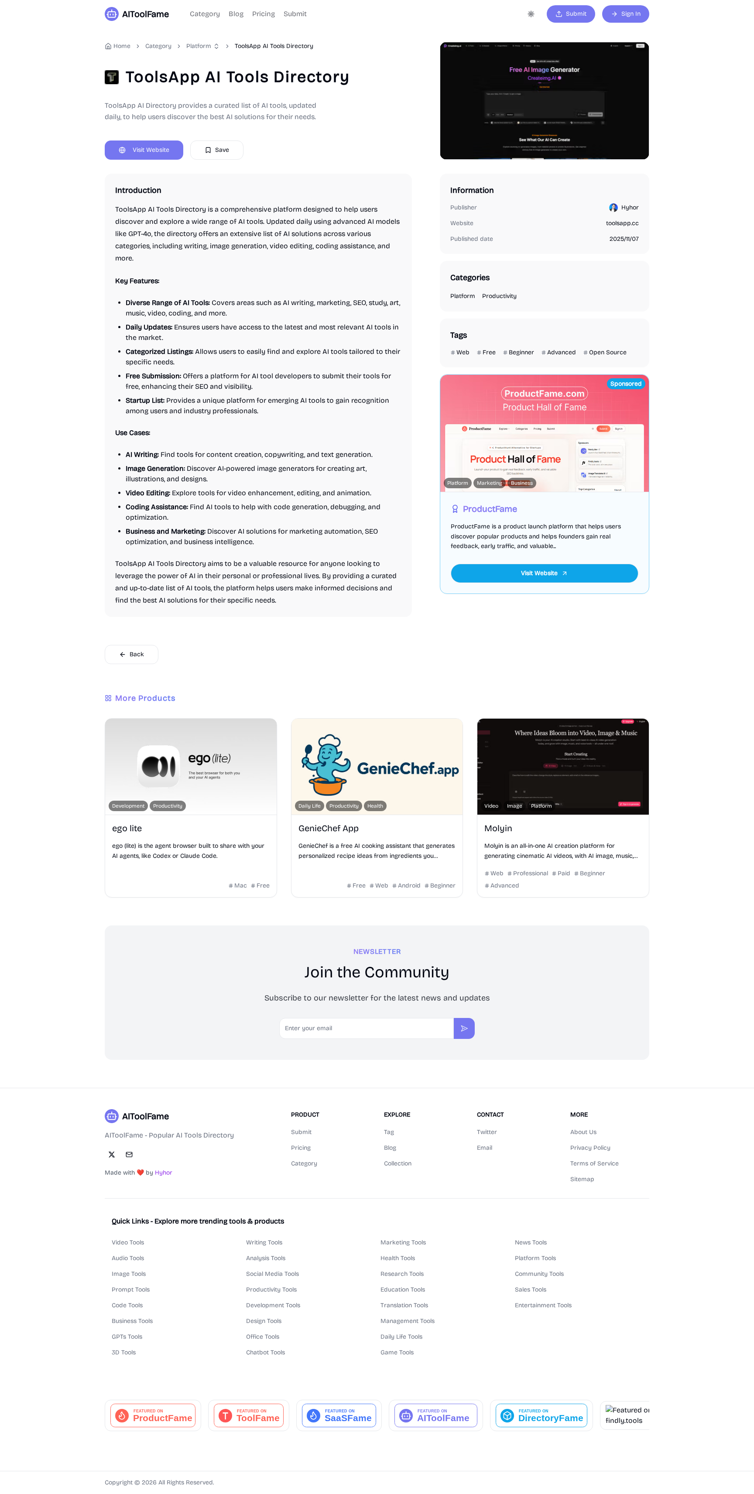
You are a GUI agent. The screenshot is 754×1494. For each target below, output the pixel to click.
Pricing (263, 14)
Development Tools (273, 1305)
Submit (295, 14)
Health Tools (397, 1258)
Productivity (499, 296)
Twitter (487, 1132)
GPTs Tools (127, 1336)
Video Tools (128, 1242)
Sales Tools (530, 1289)
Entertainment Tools (543, 1305)
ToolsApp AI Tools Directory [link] (274, 46)
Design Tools (263, 1321)
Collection (397, 1163)
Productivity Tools (271, 1289)
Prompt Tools (131, 1289)
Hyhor (630, 207)
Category (205, 14)
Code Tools (127, 1305)
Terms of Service (594, 1163)
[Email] (129, 1155)
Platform (198, 46)
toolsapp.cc (622, 223)
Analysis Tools (265, 1258)
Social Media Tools (272, 1274)
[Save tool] (116, 730)
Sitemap (582, 1179)
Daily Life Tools (401, 1336)
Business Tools (132, 1321)
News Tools (531, 1242)
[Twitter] (112, 1155)
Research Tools (402, 1274)
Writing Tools (264, 1242)
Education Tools (402, 1289)
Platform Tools (535, 1258)
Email (484, 1147)
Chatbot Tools (265, 1352)
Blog (236, 14)
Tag (389, 1132)
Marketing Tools (403, 1242)
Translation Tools (404, 1305)
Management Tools (407, 1321)
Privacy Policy (590, 1147)
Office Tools (262, 1336)
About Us (583, 1132)
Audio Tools (128, 1258)
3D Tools (124, 1352)
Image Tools (129, 1274)
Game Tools (397, 1352)
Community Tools (539, 1274)
